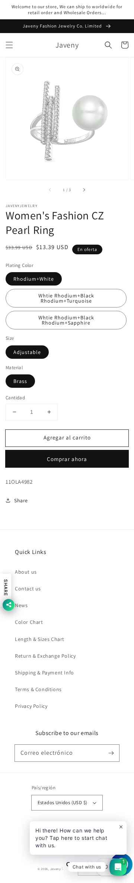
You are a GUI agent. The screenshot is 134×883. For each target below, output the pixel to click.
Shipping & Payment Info (44, 672)
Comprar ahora (67, 459)
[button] (9, 45)
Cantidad (15, 397)
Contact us (28, 588)
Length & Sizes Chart (39, 639)
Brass (20, 381)
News (21, 605)
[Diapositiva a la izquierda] (50, 190)
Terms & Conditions (38, 689)
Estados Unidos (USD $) (62, 802)
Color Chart (29, 622)
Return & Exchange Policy (45, 655)
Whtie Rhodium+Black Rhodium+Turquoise (66, 298)
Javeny (55, 869)
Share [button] (21, 500)
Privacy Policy (31, 706)
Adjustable (27, 352)
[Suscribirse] (111, 753)
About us (26, 571)
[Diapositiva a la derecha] (84, 190)
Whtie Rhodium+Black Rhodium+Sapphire (66, 320)
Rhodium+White (33, 278)
